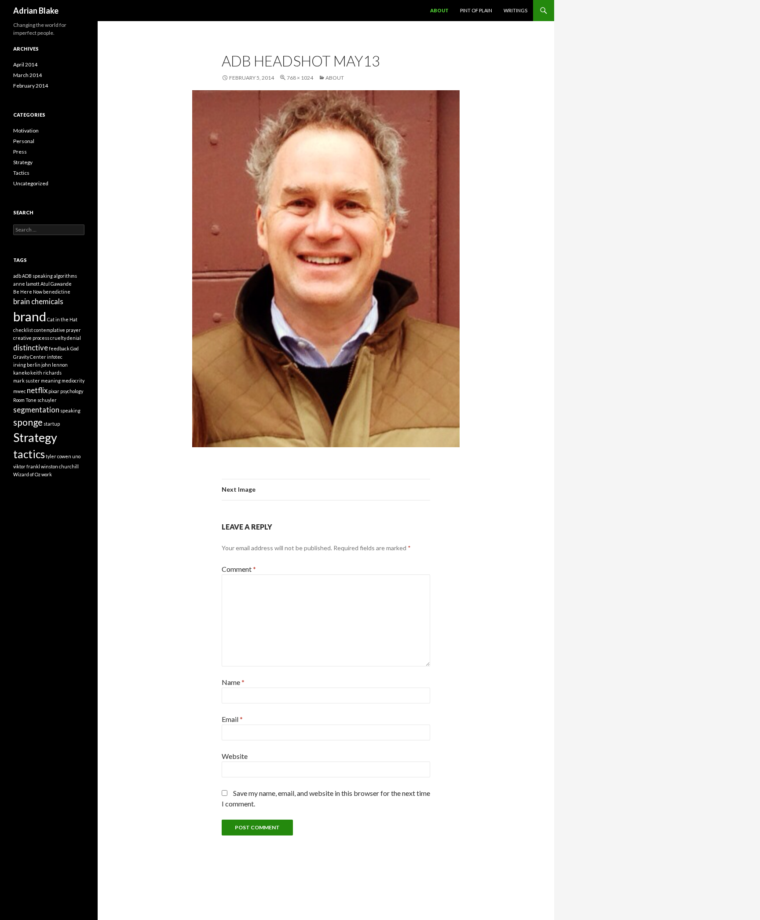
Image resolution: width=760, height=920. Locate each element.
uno (76, 456)
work (46, 474)
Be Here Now (27, 291)
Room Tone (25, 400)
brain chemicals (38, 301)
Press (20, 151)
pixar (53, 391)
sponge (28, 421)
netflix (37, 390)
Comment (239, 569)
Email (232, 719)
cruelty (58, 338)
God (74, 348)
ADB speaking (37, 276)
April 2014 (25, 64)
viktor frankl (26, 466)
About (439, 10)
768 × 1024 (300, 77)
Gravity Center (29, 357)
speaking (70, 410)
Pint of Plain (476, 10)
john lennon (54, 365)
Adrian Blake (35, 10)
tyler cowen (58, 456)
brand (29, 316)
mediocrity (73, 380)
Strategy (23, 162)
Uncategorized (30, 183)
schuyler (47, 400)
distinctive (30, 347)
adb (17, 276)
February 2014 (30, 85)
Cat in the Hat (62, 319)
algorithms (65, 276)
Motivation (26, 130)
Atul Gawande (56, 284)
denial (74, 338)
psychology (71, 391)
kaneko (21, 372)
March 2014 (27, 75)
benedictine (56, 291)
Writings (515, 10)
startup (52, 424)
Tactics (21, 172)
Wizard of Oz (26, 474)
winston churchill (60, 466)
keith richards (46, 372)
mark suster (26, 380)
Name (233, 682)
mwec (19, 391)
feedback (59, 348)
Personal (23, 141)
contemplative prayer (57, 330)
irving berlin (26, 365)
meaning (51, 380)
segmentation (36, 409)
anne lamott (26, 284)
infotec (54, 357)
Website (235, 756)
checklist (23, 330)
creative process (31, 338)
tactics (29, 454)
